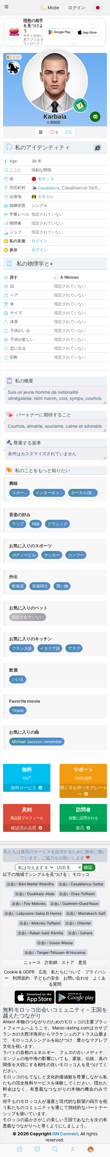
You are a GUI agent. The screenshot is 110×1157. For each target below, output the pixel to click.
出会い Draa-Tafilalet (77, 893)
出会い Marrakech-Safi (85, 913)
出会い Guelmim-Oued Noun (74, 903)
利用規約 (21, 977)
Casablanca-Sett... (81, 188)
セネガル (46, 196)
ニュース (32, 962)
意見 (82, 962)
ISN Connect (65, 1133)
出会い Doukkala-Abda (34, 893)
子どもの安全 (46, 977)
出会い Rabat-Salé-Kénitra (40, 933)
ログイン (76, 7)
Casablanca (48, 187)
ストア (67, 962)
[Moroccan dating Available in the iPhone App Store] (35, 993)
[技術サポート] (90, 1150)
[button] (6, 6)
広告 (42, 971)
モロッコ (46, 178)
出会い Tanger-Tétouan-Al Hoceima (55, 952)
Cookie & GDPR (19, 971)
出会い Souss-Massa (55, 942)
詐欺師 (51, 962)
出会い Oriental (78, 923)
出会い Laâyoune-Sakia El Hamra (33, 913)
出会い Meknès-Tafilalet (40, 923)
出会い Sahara (80, 933)
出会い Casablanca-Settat (81, 884)
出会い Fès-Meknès (29, 903)
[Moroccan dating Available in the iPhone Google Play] (75, 993)
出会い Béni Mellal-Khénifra (30, 884)
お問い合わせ (76, 977)
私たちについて (66, 971)
